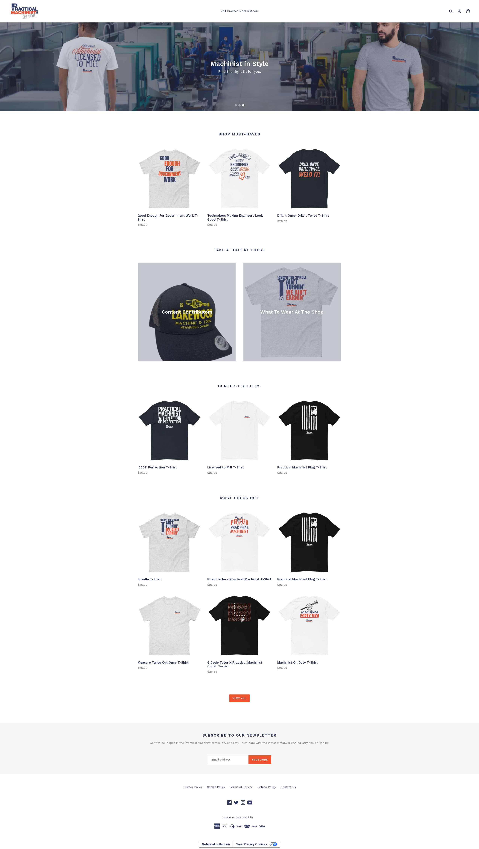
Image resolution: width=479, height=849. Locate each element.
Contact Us (288, 787)
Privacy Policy (192, 787)
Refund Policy (266, 787)
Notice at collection (216, 844)
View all (239, 698)
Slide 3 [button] (243, 105)
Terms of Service (241, 787)
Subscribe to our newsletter (239, 735)
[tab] (236, 105)
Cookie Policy (216, 787)
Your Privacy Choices (251, 844)
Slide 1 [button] (236, 105)
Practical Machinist (242, 817)
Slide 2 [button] (239, 105)
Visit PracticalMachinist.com (240, 11)
